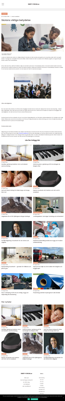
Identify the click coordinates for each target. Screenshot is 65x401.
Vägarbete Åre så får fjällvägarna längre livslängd (15, 216)
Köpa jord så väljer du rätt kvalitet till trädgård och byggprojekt (47, 267)
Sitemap (42, 393)
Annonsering (41, 377)
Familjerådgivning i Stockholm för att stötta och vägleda (15, 241)
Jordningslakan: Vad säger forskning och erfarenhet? (48, 216)
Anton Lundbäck (15, 16)
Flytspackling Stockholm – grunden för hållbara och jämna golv (16, 267)
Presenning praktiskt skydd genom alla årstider (46, 292)
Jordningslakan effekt (38, 212)
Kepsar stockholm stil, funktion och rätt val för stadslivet (46, 191)
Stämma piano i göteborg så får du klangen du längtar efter (46, 165)
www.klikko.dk (28, 386)
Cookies (41, 383)
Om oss (41, 379)
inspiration (4, 13)
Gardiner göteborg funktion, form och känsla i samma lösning (14, 165)
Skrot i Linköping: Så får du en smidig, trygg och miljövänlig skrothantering (14, 293)
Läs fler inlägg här (32, 140)
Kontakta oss (42, 389)
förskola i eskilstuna (23, 133)
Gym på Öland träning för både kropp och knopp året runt (15, 191)
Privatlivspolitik (34, 399)
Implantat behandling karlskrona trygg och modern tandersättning (48, 241)
